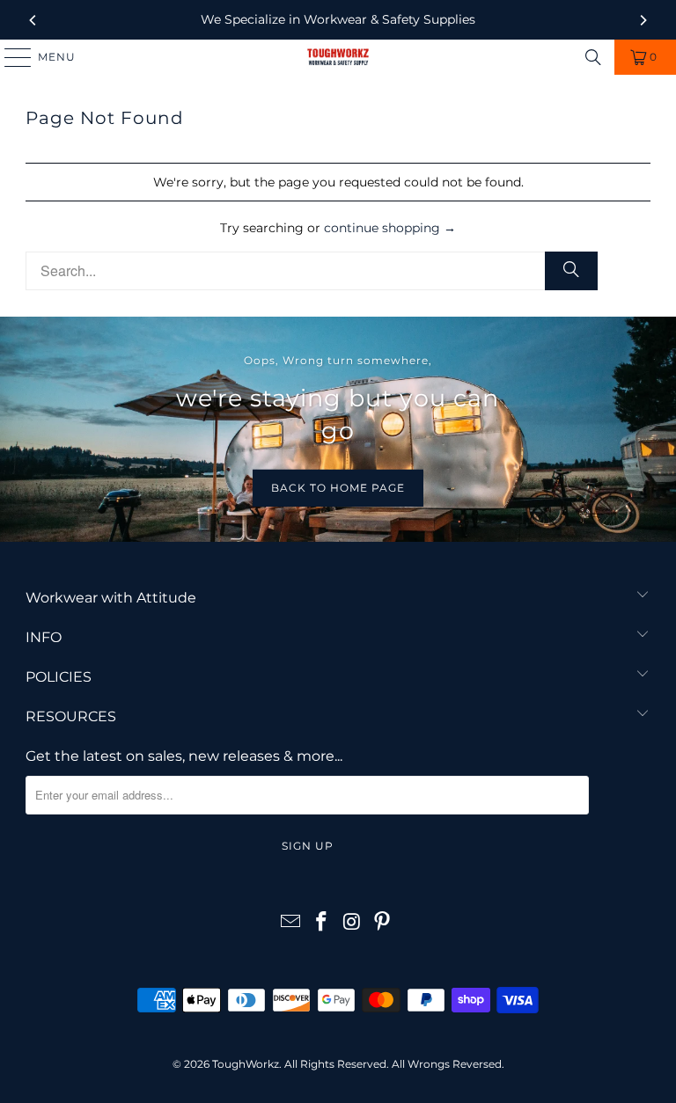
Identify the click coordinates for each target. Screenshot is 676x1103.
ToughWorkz (245, 1063)
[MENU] (9, 57)
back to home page (338, 487)
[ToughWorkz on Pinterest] (383, 923)
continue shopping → (390, 228)
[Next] (642, 20)
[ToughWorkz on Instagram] (353, 923)
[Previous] (33, 20)
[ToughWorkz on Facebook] (322, 923)
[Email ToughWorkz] (291, 923)
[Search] (593, 57)
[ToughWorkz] (338, 57)
